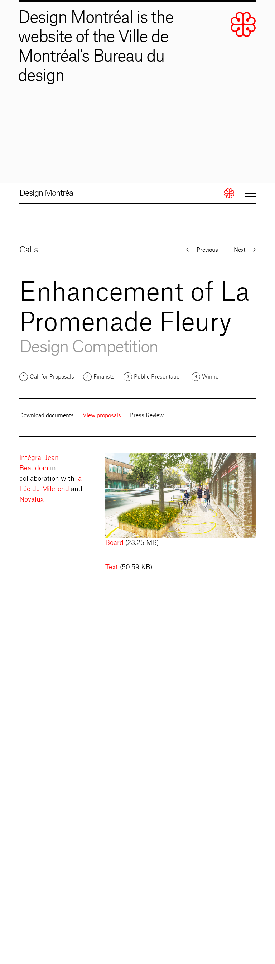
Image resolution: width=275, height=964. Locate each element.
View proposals (102, 415)
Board (114, 543)
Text (111, 567)
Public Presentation (158, 377)
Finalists (104, 377)
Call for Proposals (52, 377)
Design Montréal (47, 193)
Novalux (31, 499)
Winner (211, 377)
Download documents (46, 415)
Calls (28, 250)
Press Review (147, 415)
